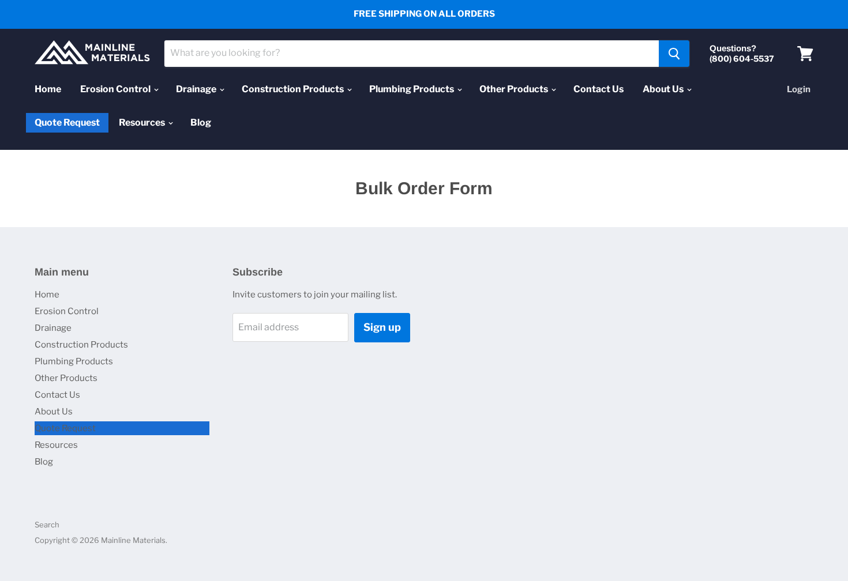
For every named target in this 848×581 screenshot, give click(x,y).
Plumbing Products (412, 89)
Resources (143, 122)
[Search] (674, 53)
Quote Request (67, 123)
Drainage (197, 89)
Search (47, 524)
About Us (664, 89)
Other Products (514, 89)
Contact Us (598, 89)
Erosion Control (116, 89)
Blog (200, 122)
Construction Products (294, 89)
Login (799, 89)
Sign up (382, 327)
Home (48, 89)
